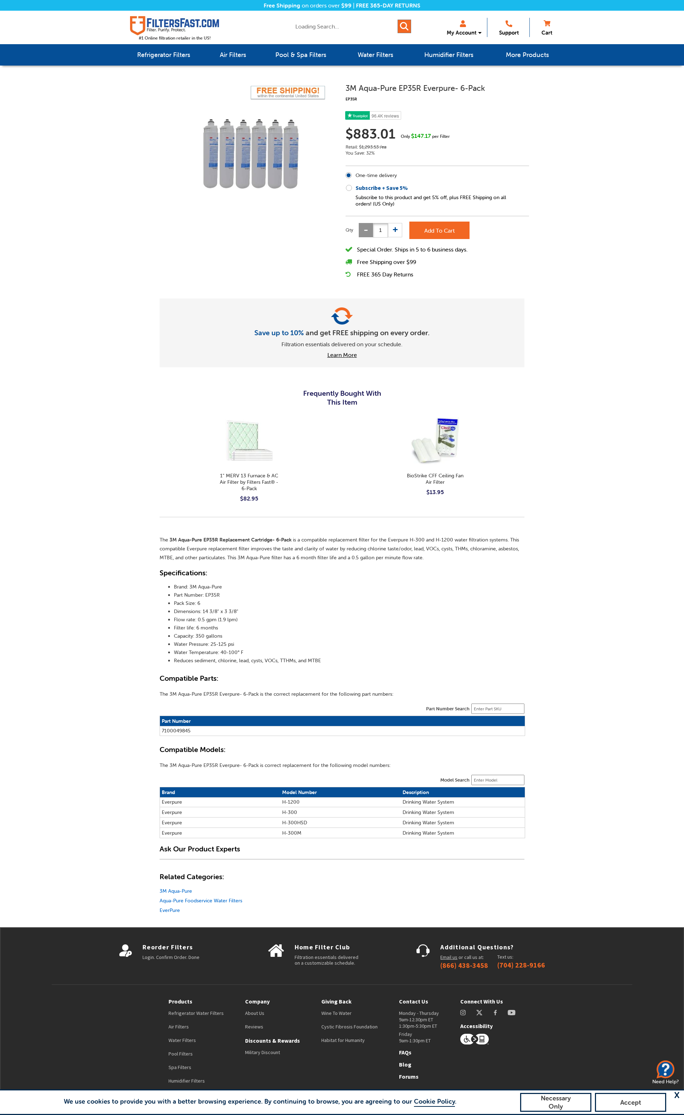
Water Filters (182, 1040)
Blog (405, 1064)
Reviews (254, 1026)
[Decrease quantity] (366, 230)
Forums (409, 1076)
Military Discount (262, 1052)
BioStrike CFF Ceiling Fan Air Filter (435, 478)
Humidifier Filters (187, 1081)
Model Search (455, 780)
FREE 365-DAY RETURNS (388, 5)
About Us (254, 1013)
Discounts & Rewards (272, 1040)
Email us (448, 957)
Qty (349, 230)
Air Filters (179, 1026)
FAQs (405, 1052)
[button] (677, 1095)
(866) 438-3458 (464, 965)
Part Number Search (448, 709)
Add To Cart (439, 230)
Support (509, 32)
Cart (547, 32)
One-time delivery (376, 175)
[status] (380, 230)
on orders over (308, 5)
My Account (461, 32)
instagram (463, 1012)
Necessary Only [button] (556, 1102)
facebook (495, 1012)
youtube (511, 1012)
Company (257, 1001)
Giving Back (336, 1001)
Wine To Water (336, 1013)
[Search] (404, 26)
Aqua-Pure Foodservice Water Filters (201, 900)
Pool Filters (181, 1054)
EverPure (170, 910)
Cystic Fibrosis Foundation (349, 1026)
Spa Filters (180, 1067)
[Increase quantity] (395, 230)
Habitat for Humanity (343, 1040)
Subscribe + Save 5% (382, 188)
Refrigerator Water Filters (196, 1013)
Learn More (342, 354)
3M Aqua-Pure (176, 891)
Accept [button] (630, 1102)
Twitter (479, 1012)
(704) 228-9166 (521, 965)
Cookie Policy (434, 1101)
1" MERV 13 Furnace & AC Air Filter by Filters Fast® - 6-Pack (249, 482)
